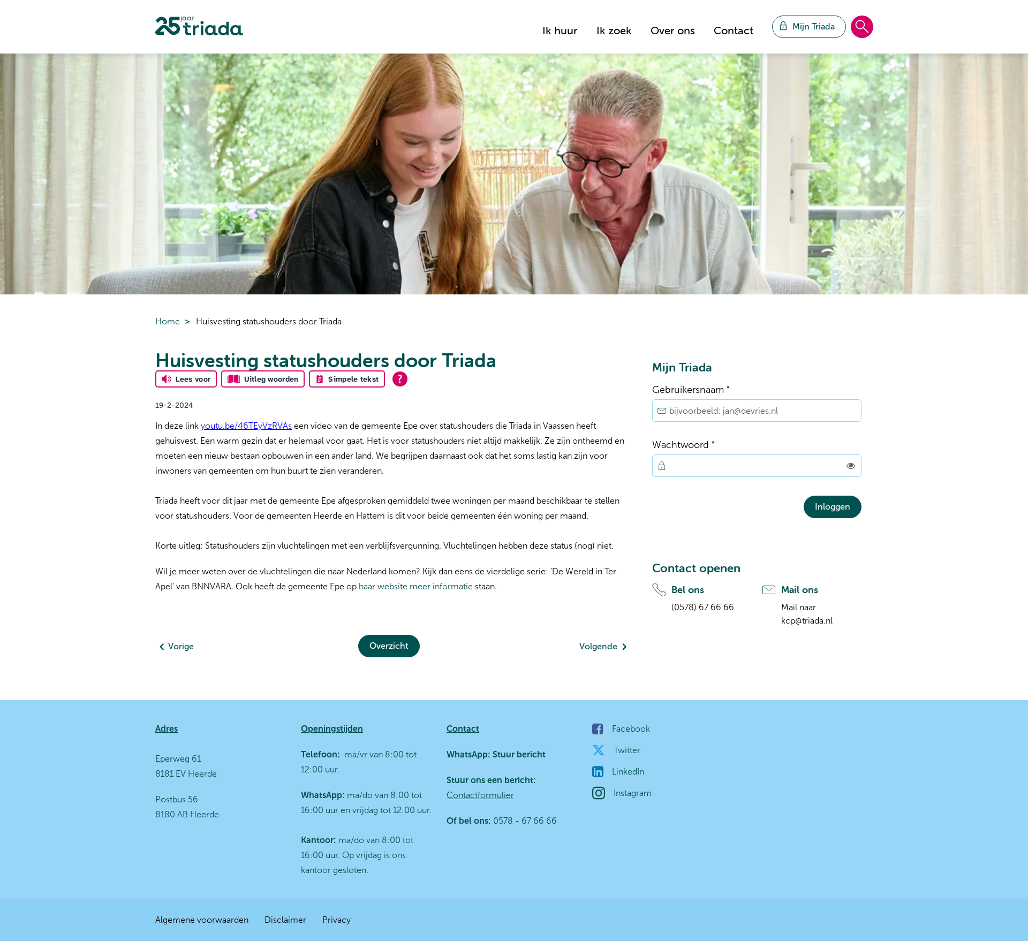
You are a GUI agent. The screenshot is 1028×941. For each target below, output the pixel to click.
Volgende (598, 646)
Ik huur (560, 30)
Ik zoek (614, 30)
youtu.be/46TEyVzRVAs (246, 425)
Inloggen (832, 506)
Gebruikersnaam (712, 389)
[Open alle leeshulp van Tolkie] (399, 378)
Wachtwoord (704, 444)
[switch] (850, 465)
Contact (733, 30)
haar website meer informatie (416, 586)
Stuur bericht (518, 754)
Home (167, 321)
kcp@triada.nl (807, 620)
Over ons (673, 30)
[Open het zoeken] (862, 27)
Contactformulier (480, 795)
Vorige (181, 646)
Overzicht (389, 645)
